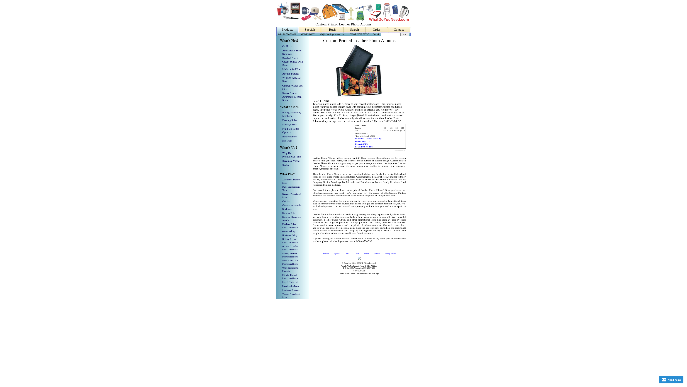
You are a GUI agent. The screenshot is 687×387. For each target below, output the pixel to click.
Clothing (286, 201)
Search (354, 29)
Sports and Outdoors (291, 289)
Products (287, 29)
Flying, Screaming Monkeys (291, 114)
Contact (399, 29)
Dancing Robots (290, 120)
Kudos (285, 165)
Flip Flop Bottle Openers (290, 130)
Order (376, 29)
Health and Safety (289, 235)
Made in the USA (291, 69)
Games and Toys (289, 231)
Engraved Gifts (288, 212)
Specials (310, 29)
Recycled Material (290, 282)
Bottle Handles (290, 136)
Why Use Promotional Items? (292, 154)
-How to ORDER (361, 144)
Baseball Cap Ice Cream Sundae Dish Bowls (292, 61)
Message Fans (289, 124)
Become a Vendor (291, 161)
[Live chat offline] (671, 379)
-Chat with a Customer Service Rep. (368, 139)
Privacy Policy (390, 254)
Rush (332, 29)
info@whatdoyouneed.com (332, 34)
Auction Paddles (290, 73)
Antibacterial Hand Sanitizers (291, 52)
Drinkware (286, 208)
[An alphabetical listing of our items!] (342, 20)
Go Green (287, 46)
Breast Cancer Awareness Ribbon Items (291, 97)
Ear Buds (287, 140)
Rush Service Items (290, 286)
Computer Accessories (291, 205)
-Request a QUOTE (362, 141)
